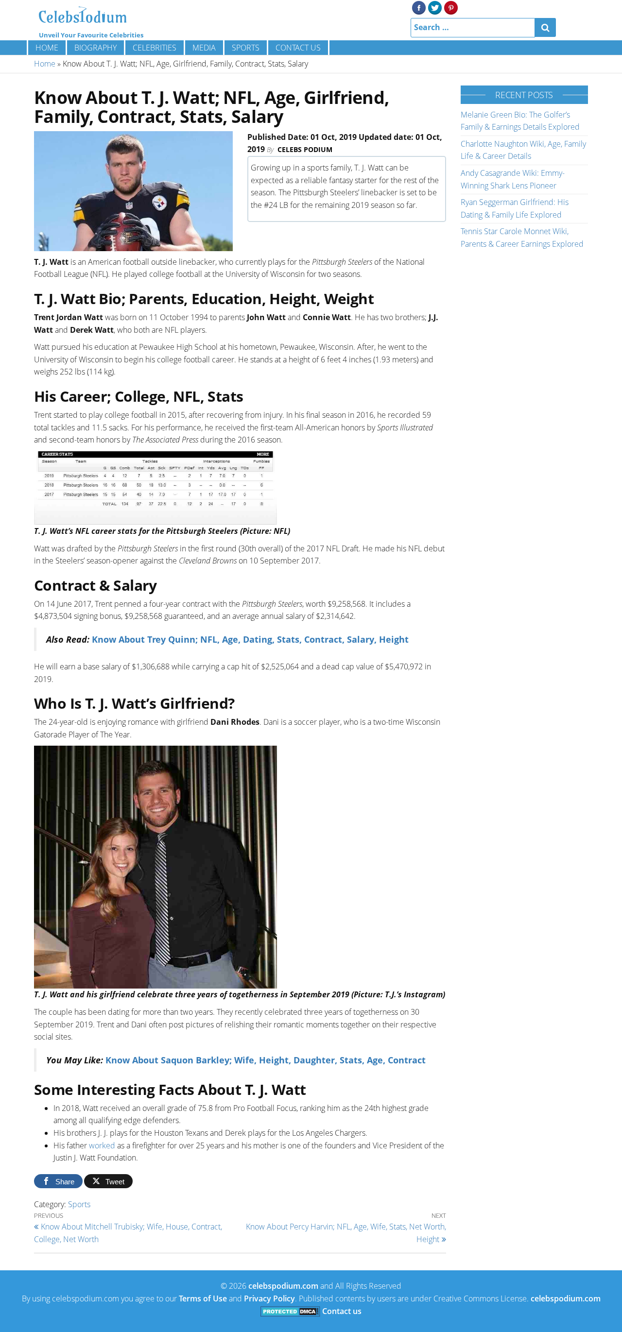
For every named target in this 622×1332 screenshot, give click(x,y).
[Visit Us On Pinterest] (451, 6)
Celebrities (154, 47)
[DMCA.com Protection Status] (290, 1311)
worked (103, 1145)
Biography (95, 47)
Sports (245, 47)
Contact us (298, 47)
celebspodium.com (283, 1286)
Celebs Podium (304, 149)
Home (46, 47)
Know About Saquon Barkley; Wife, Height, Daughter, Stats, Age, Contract (265, 1060)
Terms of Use (203, 1298)
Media (204, 47)
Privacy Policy (269, 1298)
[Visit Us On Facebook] (419, 6)
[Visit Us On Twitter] (435, 6)
